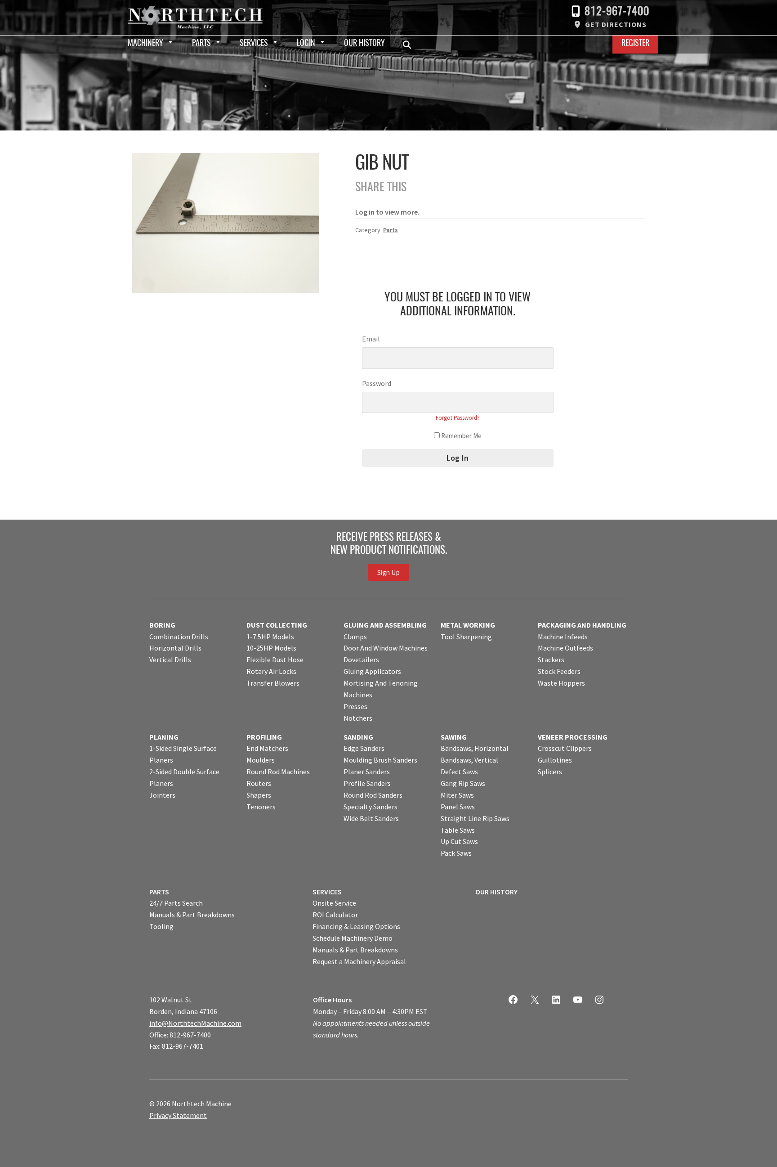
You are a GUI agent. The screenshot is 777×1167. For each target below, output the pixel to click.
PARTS (159, 891)
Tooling (161, 926)
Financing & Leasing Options (356, 926)
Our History (364, 44)
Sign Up (388, 572)
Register (635, 44)
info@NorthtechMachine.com (195, 1023)
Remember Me (461, 435)
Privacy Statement (178, 1115)
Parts (201, 44)
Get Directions (616, 24)
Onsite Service (334, 902)
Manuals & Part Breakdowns (192, 914)
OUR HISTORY (496, 891)
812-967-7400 (617, 12)
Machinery (145, 44)
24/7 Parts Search (176, 902)
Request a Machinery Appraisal (359, 961)
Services (254, 44)
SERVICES (327, 891)
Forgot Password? (458, 418)
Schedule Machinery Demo (353, 938)
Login (306, 44)
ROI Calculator (335, 914)
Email (371, 338)
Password (376, 383)
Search (409, 45)
